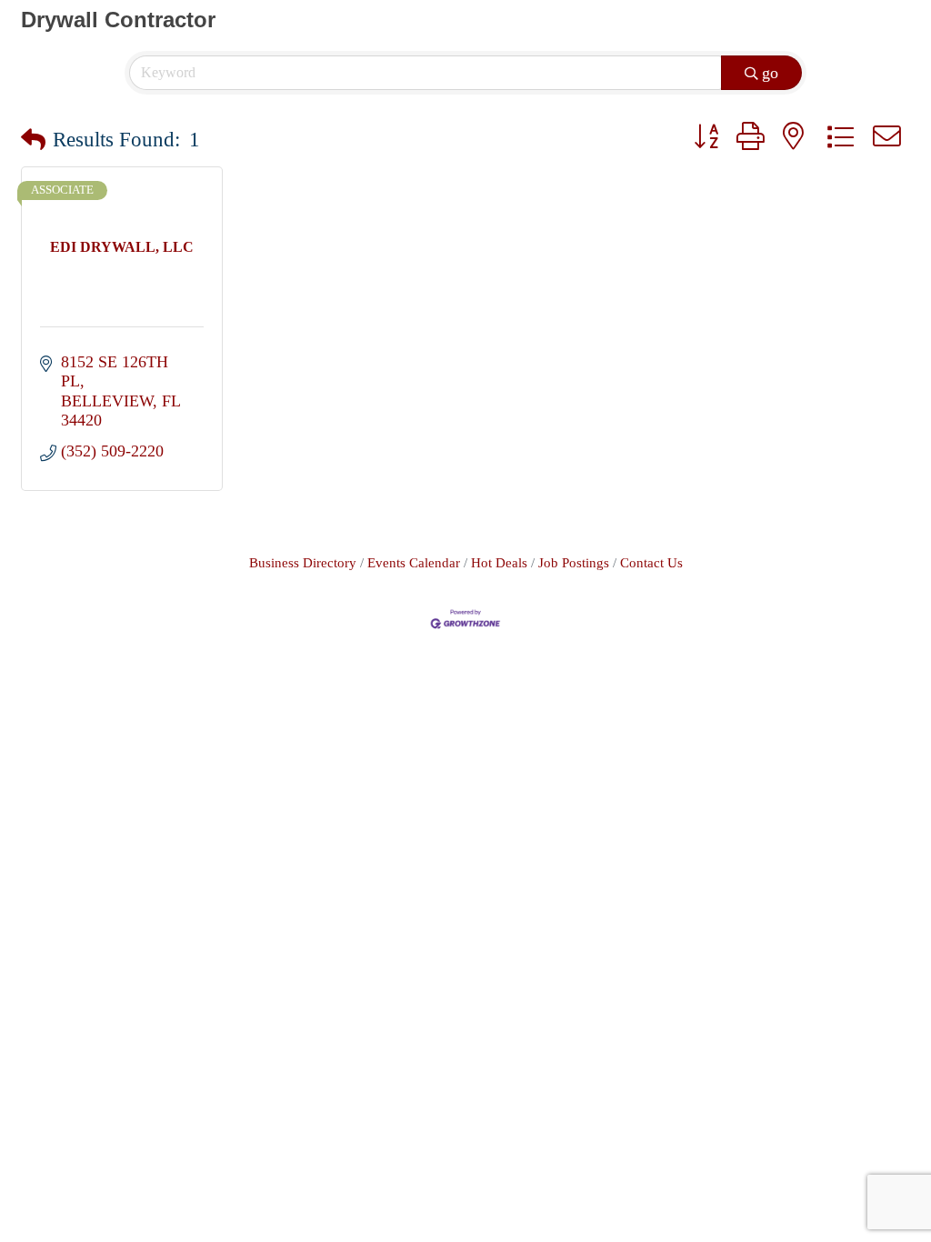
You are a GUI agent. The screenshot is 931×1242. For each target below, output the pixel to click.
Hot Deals (499, 562)
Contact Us (651, 562)
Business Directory (302, 562)
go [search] (770, 73)
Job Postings (573, 562)
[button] (33, 140)
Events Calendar (413, 562)
